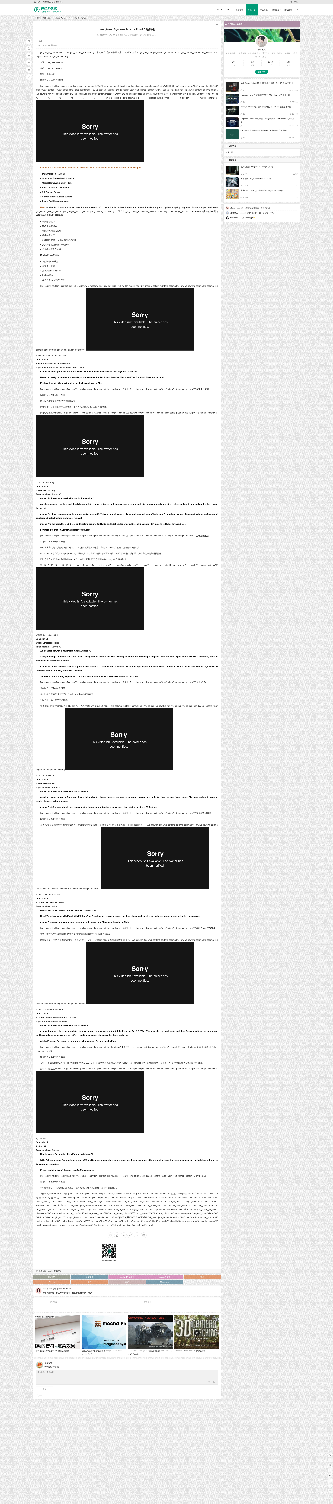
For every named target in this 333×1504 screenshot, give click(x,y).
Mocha (52, 1282)
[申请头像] (215, 1364)
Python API (41, 1138)
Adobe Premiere (50, 1021)
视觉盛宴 (276, 10)
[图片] (214, 1382)
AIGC (228, 10)
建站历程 (288, 10)
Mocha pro (164, 1282)
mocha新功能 (164, 1277)
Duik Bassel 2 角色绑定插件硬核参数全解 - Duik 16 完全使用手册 (267, 83)
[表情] (209, 1382)
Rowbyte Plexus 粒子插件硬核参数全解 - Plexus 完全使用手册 (266, 107)
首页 (38, 18)
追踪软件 (89, 1277)
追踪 (127, 1282)
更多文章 (261, 72)
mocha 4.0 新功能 (127, 1277)
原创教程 (239, 10)
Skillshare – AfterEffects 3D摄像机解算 (189, 1351)
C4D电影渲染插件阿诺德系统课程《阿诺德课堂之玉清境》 (264, 130)
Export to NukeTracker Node (49, 894)
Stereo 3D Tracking (45, 482)
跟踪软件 (52, 1277)
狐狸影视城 (49, 8)
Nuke (54, 906)
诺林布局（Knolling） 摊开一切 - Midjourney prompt (262, 190)
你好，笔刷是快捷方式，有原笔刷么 (250, 208)
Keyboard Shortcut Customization (51, 356)
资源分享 (251, 10)
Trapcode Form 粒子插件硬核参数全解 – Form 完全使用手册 (265, 95)
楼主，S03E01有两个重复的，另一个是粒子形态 (252, 213)
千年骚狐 (52, 1289)
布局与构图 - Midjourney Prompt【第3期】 (258, 167)
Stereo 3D (56, 494)
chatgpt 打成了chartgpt (241, 218)
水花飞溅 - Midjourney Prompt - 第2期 (256, 179)
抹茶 (202, 1277)
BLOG (220, 10)
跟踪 (89, 1282)
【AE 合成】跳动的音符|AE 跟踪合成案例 (52, 1351)
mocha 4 (67, 367)
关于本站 (294, 2)
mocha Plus (78, 367)
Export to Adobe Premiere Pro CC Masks (55, 1009)
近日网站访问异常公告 (237, 24)
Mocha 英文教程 (130, 35)
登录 (38, 2)
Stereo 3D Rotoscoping (47, 635)
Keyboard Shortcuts (52, 367)
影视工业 (264, 10)
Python (55, 1150)
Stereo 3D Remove (45, 775)
